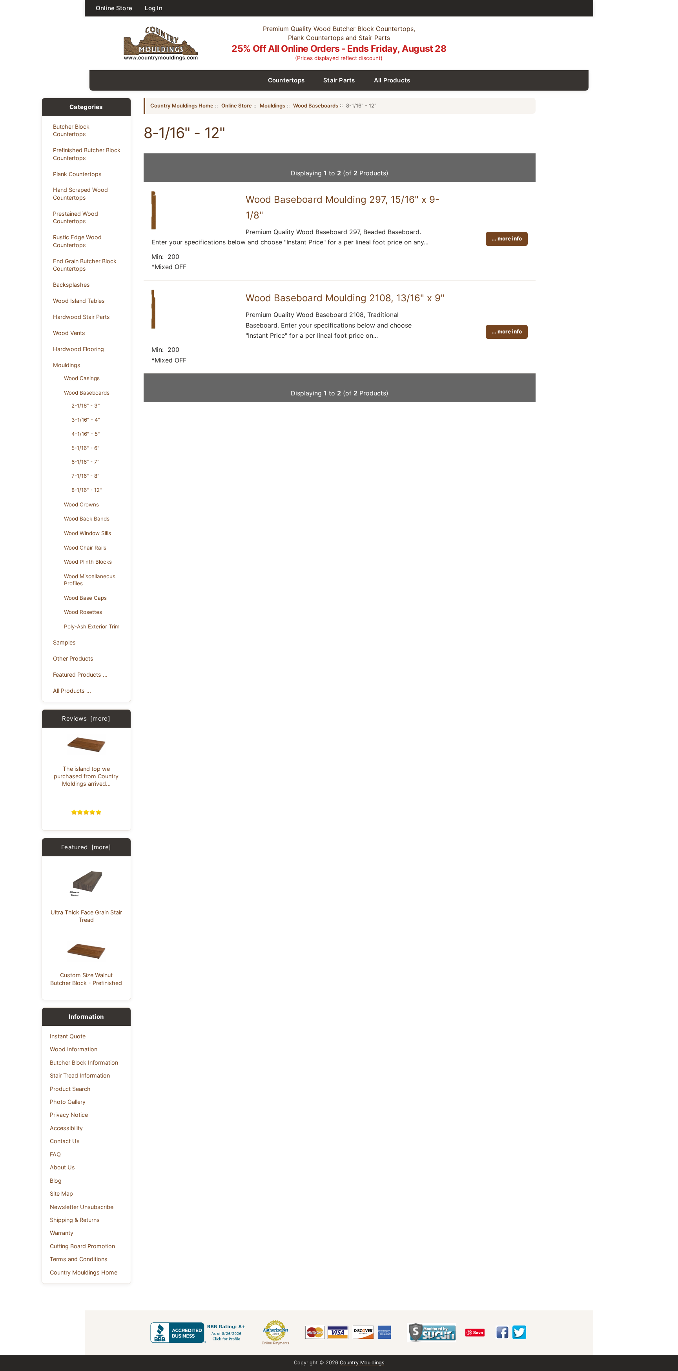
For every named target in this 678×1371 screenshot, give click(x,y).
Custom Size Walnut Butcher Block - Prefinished (86, 979)
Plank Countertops (77, 174)
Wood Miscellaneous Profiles (89, 579)
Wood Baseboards (86, 393)
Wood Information (73, 1049)
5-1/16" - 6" (85, 448)
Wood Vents (69, 333)
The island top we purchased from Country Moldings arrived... (86, 776)
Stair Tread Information (80, 1075)
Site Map (61, 1193)
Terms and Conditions (79, 1259)
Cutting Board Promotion (82, 1246)
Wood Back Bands (86, 518)
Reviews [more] (86, 718)
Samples (64, 642)
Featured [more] (86, 847)
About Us (62, 1167)
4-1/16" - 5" (85, 434)
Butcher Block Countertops (71, 130)
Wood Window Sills (87, 533)
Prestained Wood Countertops (75, 217)
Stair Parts (339, 80)
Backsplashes (71, 284)
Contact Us (65, 1141)
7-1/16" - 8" (85, 476)
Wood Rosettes (83, 612)
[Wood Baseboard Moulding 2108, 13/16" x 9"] (153, 327)
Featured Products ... (80, 674)
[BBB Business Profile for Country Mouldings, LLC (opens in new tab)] (199, 1332)
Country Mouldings (362, 1363)
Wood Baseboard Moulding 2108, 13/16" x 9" (345, 298)
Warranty (61, 1232)
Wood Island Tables (79, 300)
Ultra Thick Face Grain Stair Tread (86, 916)
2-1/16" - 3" (85, 405)
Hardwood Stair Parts (81, 316)
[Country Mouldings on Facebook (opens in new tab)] (502, 1332)
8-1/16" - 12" (86, 490)
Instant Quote (68, 1036)
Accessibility (66, 1128)
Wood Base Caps (85, 598)
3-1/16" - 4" (85, 420)
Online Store (114, 8)
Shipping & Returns (75, 1219)
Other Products (73, 658)
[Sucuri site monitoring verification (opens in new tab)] (431, 1332)
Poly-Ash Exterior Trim (92, 626)
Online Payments (276, 1343)
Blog (56, 1180)
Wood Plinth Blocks (88, 562)
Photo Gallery (68, 1101)
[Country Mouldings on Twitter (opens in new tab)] (519, 1332)
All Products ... (72, 690)
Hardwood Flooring (78, 349)
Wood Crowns (81, 504)
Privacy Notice (69, 1114)
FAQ (55, 1154)
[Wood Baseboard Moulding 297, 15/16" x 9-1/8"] (153, 228)
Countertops (286, 80)
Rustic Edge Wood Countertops (77, 241)
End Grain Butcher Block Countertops (85, 265)
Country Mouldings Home (83, 1272)
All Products (392, 80)
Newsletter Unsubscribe (81, 1206)
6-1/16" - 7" (85, 462)
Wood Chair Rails (85, 547)
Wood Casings (82, 378)
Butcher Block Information (84, 1062)
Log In (153, 8)
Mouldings (66, 365)
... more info (507, 238)
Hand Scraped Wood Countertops (80, 193)
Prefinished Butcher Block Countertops (86, 154)
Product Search (70, 1088)
